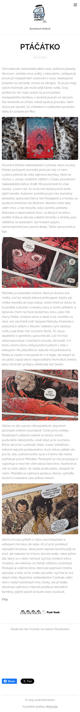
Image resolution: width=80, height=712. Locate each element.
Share (11, 681)
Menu (75, 4)
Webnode (52, 706)
